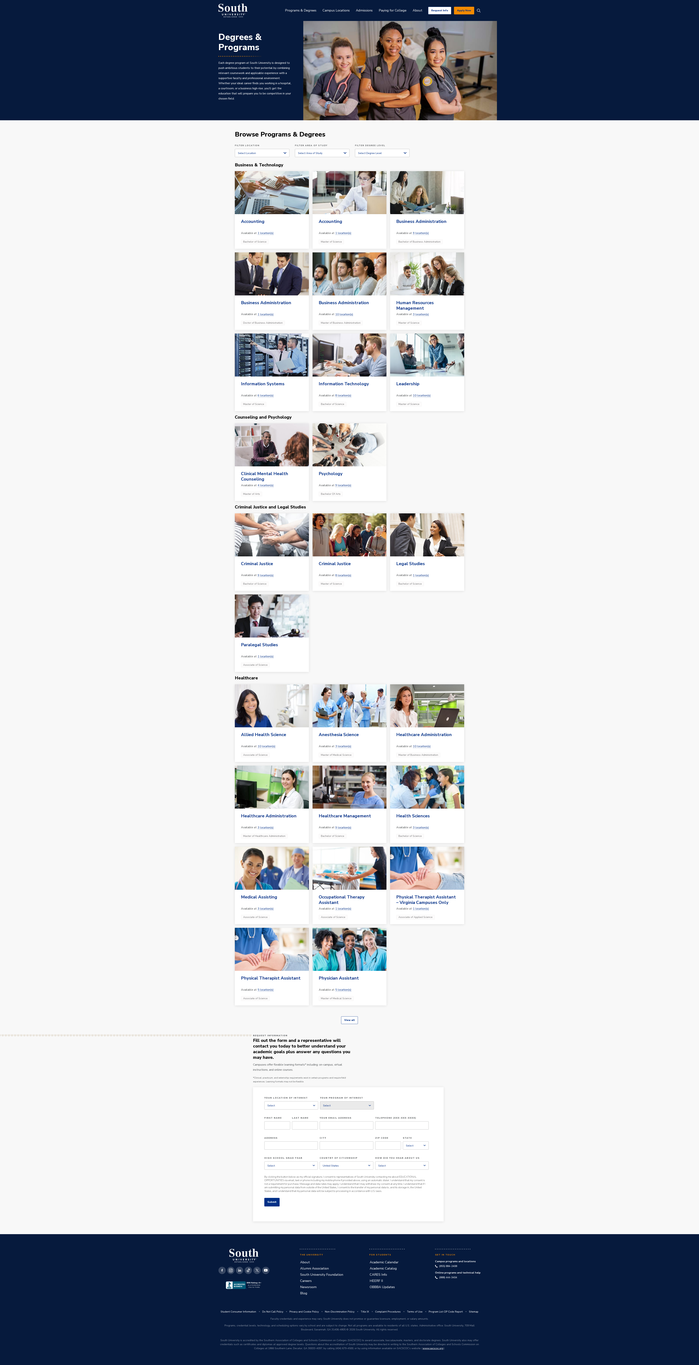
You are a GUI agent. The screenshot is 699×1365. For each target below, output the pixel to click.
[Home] (233, 10)
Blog (303, 1293)
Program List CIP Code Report (446, 1311)
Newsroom (308, 1287)
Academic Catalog (383, 1268)
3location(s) (421, 314)
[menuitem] (301, 10)
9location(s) (421, 233)
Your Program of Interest (341, 1098)
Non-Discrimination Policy (339, 1311)
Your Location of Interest (286, 1098)
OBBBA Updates (382, 1287)
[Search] (479, 10)
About (305, 1262)
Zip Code (381, 1138)
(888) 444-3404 (448, 1277)
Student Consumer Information (238, 1311)
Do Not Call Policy (272, 1311)
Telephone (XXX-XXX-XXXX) (395, 1118)
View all (349, 1020)
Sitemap (473, 1311)
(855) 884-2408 (448, 1266)
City (323, 1138)
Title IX (365, 1311)
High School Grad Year (283, 1158)
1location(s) (266, 233)
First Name (273, 1118)
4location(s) (266, 485)
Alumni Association (314, 1268)
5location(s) (266, 989)
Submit (272, 1202)
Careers (306, 1281)
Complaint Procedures (388, 1311)
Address (271, 1138)
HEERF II (376, 1281)
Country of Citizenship (339, 1158)
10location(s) (344, 314)
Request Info (439, 10)
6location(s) (266, 395)
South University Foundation (321, 1274)
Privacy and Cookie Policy (304, 1311)
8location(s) (343, 395)
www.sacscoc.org (433, 1348)
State (407, 1138)
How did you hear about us (397, 1158)
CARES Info (378, 1274)
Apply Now (464, 10)
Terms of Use (414, 1311)
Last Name (300, 1118)
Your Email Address (336, 1118)
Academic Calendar (384, 1262)
